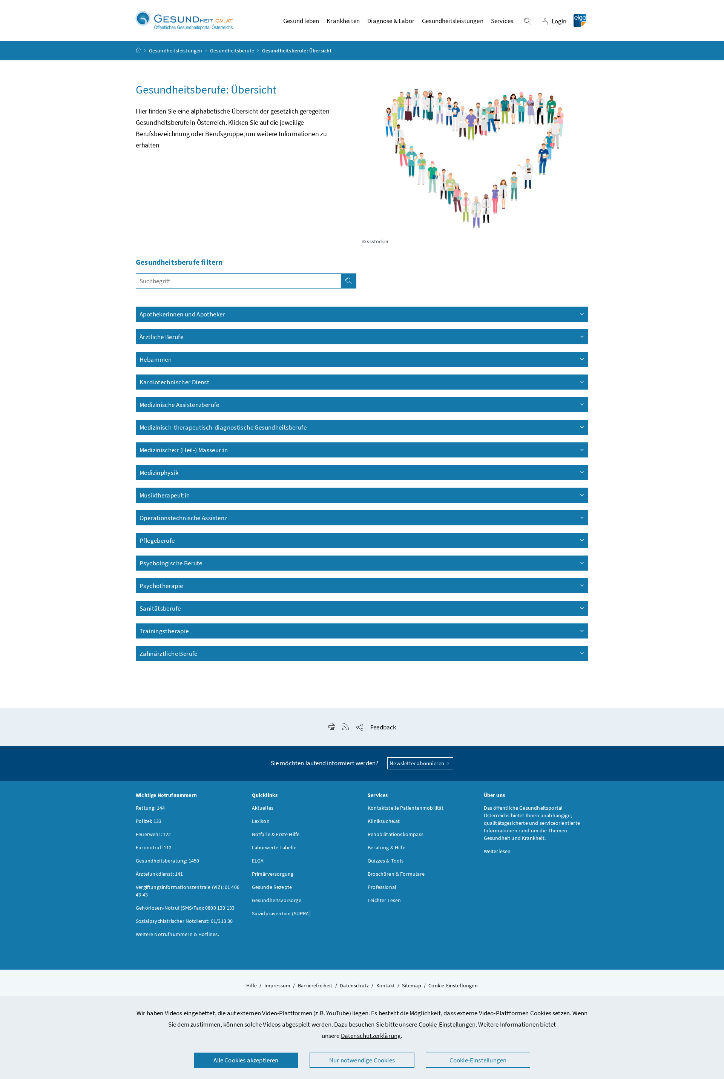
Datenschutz (354, 985)
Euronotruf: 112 (154, 847)
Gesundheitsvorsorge (276, 900)
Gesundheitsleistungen (175, 50)
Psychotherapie (161, 586)
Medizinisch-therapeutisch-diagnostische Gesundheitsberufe (224, 427)
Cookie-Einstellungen (447, 1024)
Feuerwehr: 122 (153, 834)
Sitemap (411, 985)
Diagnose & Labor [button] (390, 21)
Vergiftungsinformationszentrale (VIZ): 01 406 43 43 (187, 891)
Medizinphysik (159, 472)
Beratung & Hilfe (386, 847)
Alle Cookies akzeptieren (245, 1060)
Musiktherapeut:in (165, 495)
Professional (382, 887)
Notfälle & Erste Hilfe (276, 834)
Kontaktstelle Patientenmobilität (406, 807)
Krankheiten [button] (343, 21)
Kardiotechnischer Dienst (174, 382)
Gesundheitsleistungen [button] (452, 21)
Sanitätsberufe (160, 608)
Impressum (277, 985)
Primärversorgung (273, 873)
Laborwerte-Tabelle (274, 847)
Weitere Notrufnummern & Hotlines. (177, 934)
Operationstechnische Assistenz (184, 518)
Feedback (383, 727)
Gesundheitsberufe (232, 50)
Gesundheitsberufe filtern (179, 262)
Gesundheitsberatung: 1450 (167, 860)
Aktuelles (263, 807)
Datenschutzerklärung (371, 1035)
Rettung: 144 (150, 807)
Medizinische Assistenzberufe (179, 405)
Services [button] (502, 21)
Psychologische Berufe (171, 563)
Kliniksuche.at (384, 821)
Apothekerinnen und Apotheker (182, 314)
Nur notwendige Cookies (362, 1060)
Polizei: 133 (148, 821)
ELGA (258, 860)
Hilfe (251, 985)
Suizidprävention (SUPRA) (281, 913)
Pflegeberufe (157, 540)
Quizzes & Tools (386, 860)
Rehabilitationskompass (395, 834)
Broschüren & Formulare (396, 873)
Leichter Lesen (384, 900)
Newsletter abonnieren (417, 763)
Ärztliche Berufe (161, 337)
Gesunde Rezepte (272, 887)
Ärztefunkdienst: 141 (159, 873)
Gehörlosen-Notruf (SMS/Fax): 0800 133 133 (185, 907)
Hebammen (156, 359)
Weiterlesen (497, 851)
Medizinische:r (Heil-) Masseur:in (184, 450)
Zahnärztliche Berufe (169, 653)
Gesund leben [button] (301, 21)
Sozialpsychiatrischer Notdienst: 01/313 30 (184, 921)
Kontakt (385, 985)
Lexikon (261, 821)
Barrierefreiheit (315, 985)
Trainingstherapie (164, 631)
